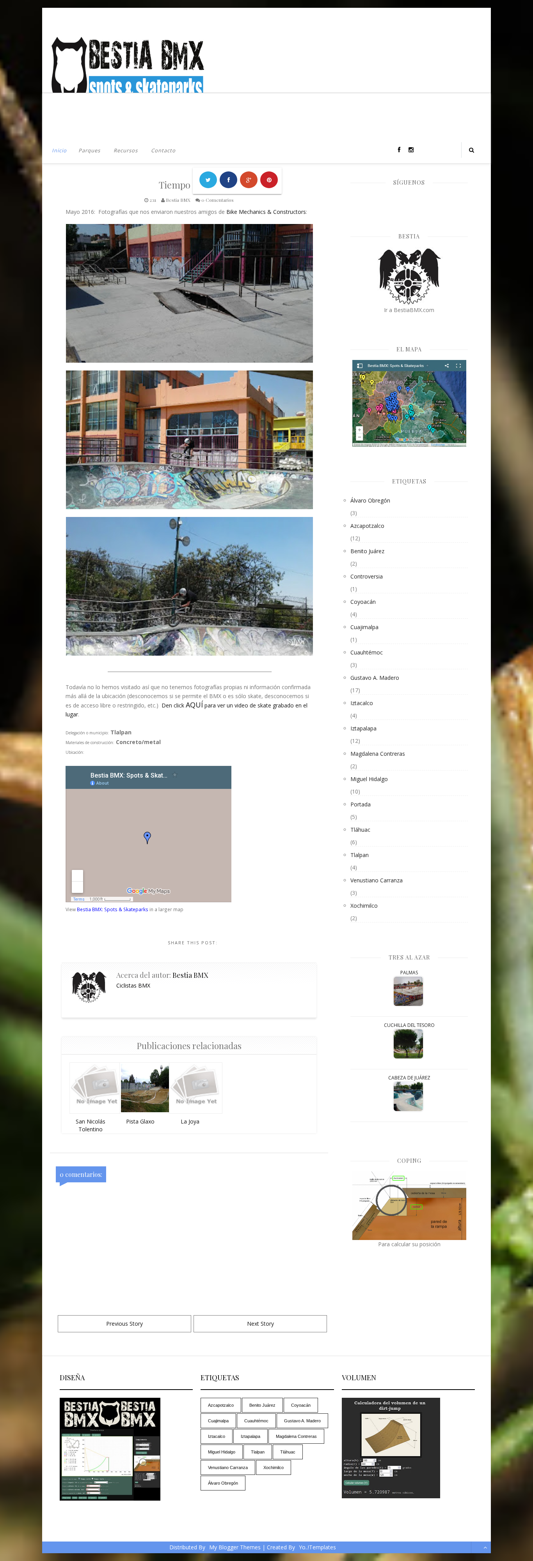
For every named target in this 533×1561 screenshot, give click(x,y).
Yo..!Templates (317, 1547)
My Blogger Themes (235, 1547)
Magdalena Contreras (377, 753)
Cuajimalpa (364, 627)
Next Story (260, 1323)
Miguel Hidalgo (369, 779)
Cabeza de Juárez (409, 1078)
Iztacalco (361, 703)
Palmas (409, 972)
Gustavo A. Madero (374, 677)
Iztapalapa (363, 728)
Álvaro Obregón (370, 500)
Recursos (126, 150)
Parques (89, 150)
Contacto (163, 150)
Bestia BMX (190, 975)
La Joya (190, 1121)
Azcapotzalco (367, 525)
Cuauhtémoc (366, 652)
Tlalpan (359, 855)
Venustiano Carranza (376, 880)
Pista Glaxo (140, 1121)
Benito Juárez (367, 551)
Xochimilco (364, 905)
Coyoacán (363, 601)
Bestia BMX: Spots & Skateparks (112, 909)
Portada (360, 804)
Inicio (59, 150)
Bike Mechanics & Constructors (266, 211)
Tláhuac (360, 829)
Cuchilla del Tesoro (409, 1025)
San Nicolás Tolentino (90, 1125)
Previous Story (124, 1323)
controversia (366, 576)
